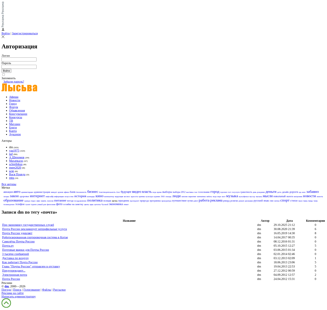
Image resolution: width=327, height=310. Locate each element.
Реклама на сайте (13, 293)
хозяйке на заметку (73, 204)
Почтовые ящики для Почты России (25, 249)
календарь (91, 196)
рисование (249, 201)
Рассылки (59, 289)
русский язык (261, 200)
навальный (279, 196)
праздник (123, 200)
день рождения (259, 192)
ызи (11, 171)
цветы (86, 204)
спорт (285, 200)
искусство (69, 196)
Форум (13, 107)
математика (201, 196)
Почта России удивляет (17, 233)
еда (300, 192)
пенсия (50, 201)
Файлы (46, 289)
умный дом (41, 204)
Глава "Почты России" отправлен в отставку (31, 266)
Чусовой (104, 204)
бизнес (92, 191)
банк (73, 191)
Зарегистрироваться (25, 33)
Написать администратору (19, 296)
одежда (27, 201)
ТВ (11, 120)
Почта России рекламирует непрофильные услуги (34, 229)
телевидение (9, 204)
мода (214, 196)
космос (127, 196)
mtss (11, 177)
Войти (6, 33)
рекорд (226, 200)
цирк (91, 204)
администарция (27, 192)
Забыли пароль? (13, 81)
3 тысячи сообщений (15, 254)
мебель (209, 196)
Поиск (17, 289)
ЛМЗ (163, 196)
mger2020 (15, 167)
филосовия (51, 204)
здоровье (24, 196)
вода (154, 192)
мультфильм (244, 196)
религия (234, 200)
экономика (116, 204)
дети (279, 192)
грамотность (246, 192)
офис (38, 201)
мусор (252, 196)
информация (59, 196)
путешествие (179, 200)
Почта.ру (8, 245)
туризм (34, 204)
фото (59, 204)
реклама (216, 200)
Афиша (13, 96)
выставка (189, 192)
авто (16, 191)
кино (100, 196)
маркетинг (192, 196)
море (219, 196)
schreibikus (16, 164)
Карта (13, 131)
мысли (268, 196)
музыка (232, 196)
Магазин (14, 124)
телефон (20, 204)
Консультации (18, 113)
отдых (33, 201)
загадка (6, 196)
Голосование (31, 289)
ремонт (241, 201)
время (159, 192)
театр (316, 201)
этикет (126, 204)
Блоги (13, 127)
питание (60, 200)
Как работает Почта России (20, 262)
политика (95, 200)
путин (190, 200)
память (43, 201)
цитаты (97, 204)
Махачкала (16, 160)
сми (271, 200)
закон (14, 196)
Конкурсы (15, 117)
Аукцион (15, 134)
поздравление (80, 201)
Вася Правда (17, 174)
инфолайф (49, 196)
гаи (195, 192)
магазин (184, 196)
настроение (298, 196)
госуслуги (236, 192)
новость (320, 196)
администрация (42, 192)
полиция (107, 200)
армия (60, 192)
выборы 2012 (179, 192)
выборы (167, 191)
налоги (290, 196)
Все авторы (9, 184)
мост (223, 196)
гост (229, 192)
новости (309, 196)
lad (11, 154)
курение (157, 196)
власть (147, 192)
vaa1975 (14, 150)
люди (176, 196)
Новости (14, 100)
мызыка (259, 196)
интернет (37, 196)
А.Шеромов (16, 157)
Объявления (17, 110)
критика (142, 196)
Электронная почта (14, 274)
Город (13, 103)
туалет (27, 204)
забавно (312, 191)
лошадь (168, 196)
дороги (293, 191)
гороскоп (223, 192)
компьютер (109, 196)
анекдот (54, 192)
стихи (293, 200)
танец (305, 201)
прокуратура (166, 201)
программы (155, 200)
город (214, 191)
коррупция (119, 196)
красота (134, 196)
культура (149, 196)
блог (118, 192)
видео (136, 191)
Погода (6, 289)
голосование (204, 192)
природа (144, 200)
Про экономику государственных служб (28, 224)
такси (300, 201)
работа (204, 200)
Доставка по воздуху (15, 258)
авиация (8, 192)
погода (70, 200)
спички (277, 201)
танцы (310, 201)
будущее (126, 191)
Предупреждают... (13, 270)
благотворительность (107, 192)
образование (13, 200)
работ (196, 201)
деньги (270, 191)
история (80, 196)
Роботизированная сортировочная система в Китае (35, 237)
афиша (66, 192)
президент (134, 201)
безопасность (81, 192)
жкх (304, 192)
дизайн (285, 192)
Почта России (11, 279)
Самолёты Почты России (18, 241)
